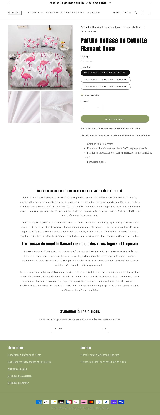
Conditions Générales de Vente (24, 355)
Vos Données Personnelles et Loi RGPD (29, 362)
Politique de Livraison (20, 375)
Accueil (85, 27)
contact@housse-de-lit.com (104, 355)
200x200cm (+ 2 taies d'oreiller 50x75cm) (106, 80)
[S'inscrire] (104, 328)
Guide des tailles (92, 94)
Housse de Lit (64, 408)
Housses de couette (102, 27)
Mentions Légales (17, 369)
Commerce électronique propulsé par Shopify (89, 408)
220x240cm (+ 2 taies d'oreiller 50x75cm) (106, 87)
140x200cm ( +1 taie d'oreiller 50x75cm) (105, 72)
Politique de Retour (18, 382)
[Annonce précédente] (8, 3)
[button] (35, 12)
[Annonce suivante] (151, 3)
